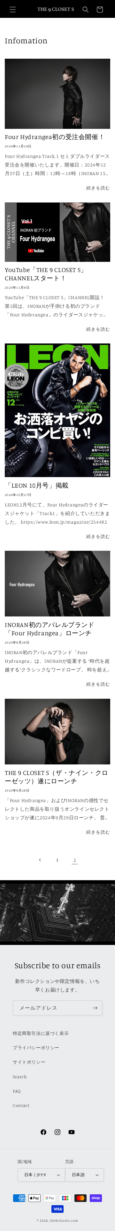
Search (20, 1076)
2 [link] (74, 860)
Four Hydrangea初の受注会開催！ (55, 137)
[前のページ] (40, 860)
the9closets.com (64, 1220)
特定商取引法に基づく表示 (41, 1033)
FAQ (17, 1091)
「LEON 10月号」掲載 (37, 485)
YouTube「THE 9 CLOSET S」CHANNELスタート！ (46, 274)
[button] (13, 10)
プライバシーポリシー (36, 1047)
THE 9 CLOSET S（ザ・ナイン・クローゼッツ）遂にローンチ (56, 777)
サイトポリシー (29, 1062)
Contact (21, 1105)
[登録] (95, 1007)
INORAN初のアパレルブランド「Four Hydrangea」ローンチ (50, 629)
